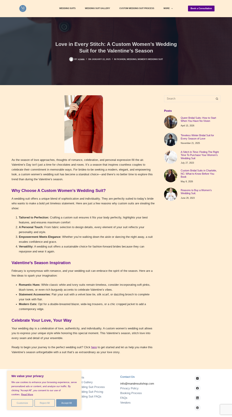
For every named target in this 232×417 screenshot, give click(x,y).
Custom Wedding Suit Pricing (84, 391)
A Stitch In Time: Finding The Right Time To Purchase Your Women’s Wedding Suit (200, 155)
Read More (27, 394)
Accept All (66, 403)
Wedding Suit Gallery (97, 8)
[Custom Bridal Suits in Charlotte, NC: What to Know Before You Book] (170, 175)
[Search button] (217, 98)
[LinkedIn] (197, 398)
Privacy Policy (129, 388)
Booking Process (131, 393)
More (167, 8)
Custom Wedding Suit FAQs (83, 396)
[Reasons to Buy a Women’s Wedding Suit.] (170, 194)
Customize (22, 403)
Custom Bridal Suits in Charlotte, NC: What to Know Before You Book (199, 173)
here (94, 347)
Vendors (125, 402)
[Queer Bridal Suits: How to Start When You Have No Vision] (170, 122)
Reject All (45, 403)
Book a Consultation (201, 8)
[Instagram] (197, 378)
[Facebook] (197, 388)
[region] (44, 390)
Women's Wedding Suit (150, 59)
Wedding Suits (67, 8)
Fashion (121, 59)
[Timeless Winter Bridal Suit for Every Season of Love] (170, 139)
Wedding (132, 59)
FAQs (123, 398)
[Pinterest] (197, 408)
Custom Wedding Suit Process (136, 8)
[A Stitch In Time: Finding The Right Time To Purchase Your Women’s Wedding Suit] (170, 157)
